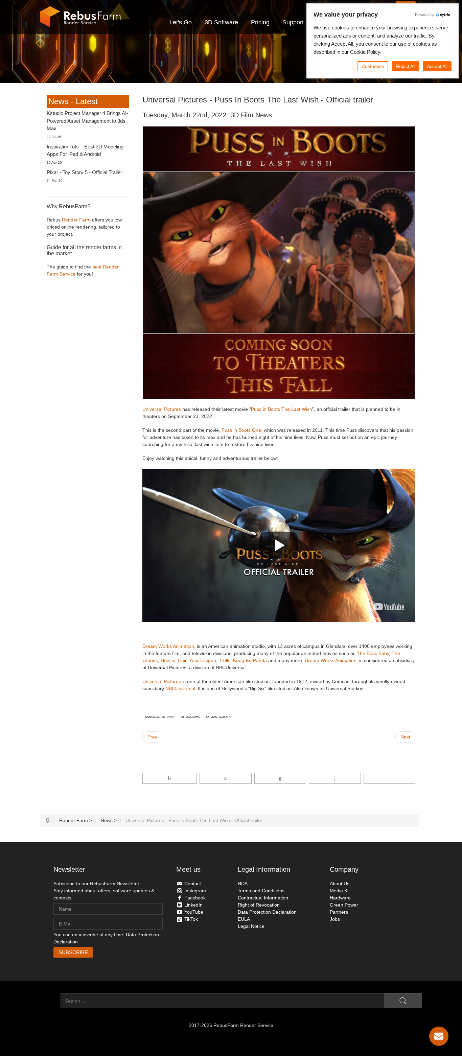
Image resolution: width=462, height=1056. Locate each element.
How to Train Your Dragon (188, 660)
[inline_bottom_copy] (389, 778)
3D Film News (190, 716)
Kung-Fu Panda (250, 660)
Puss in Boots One (241, 430)
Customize (373, 66)
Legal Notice (251, 926)
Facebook (195, 897)
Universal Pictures (161, 409)
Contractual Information (263, 897)
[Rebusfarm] (80, 16)
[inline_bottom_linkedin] (280, 778)
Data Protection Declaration (267, 912)
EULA (244, 919)
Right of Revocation (259, 905)
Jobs (335, 919)
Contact (192, 883)
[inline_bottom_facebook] (169, 778)
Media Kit (340, 890)
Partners (339, 912)
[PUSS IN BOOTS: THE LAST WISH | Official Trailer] (388, 606)
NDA (243, 883)
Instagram (195, 890)
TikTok (191, 919)
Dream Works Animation (168, 646)
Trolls (224, 660)
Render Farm (76, 219)
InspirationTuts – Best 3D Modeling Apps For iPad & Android (85, 150)
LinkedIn (193, 905)
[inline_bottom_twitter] (225, 778)
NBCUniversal (180, 688)
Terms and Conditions (261, 890)
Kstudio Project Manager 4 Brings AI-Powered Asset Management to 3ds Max (87, 120)
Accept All (437, 66)
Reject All (405, 66)
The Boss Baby (373, 653)
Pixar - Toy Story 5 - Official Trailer (84, 172)
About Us (339, 883)
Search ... (50, 1001)
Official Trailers (218, 716)
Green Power (344, 905)
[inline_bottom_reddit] (335, 778)
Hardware (340, 897)
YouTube (193, 912)
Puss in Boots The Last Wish (281, 409)
